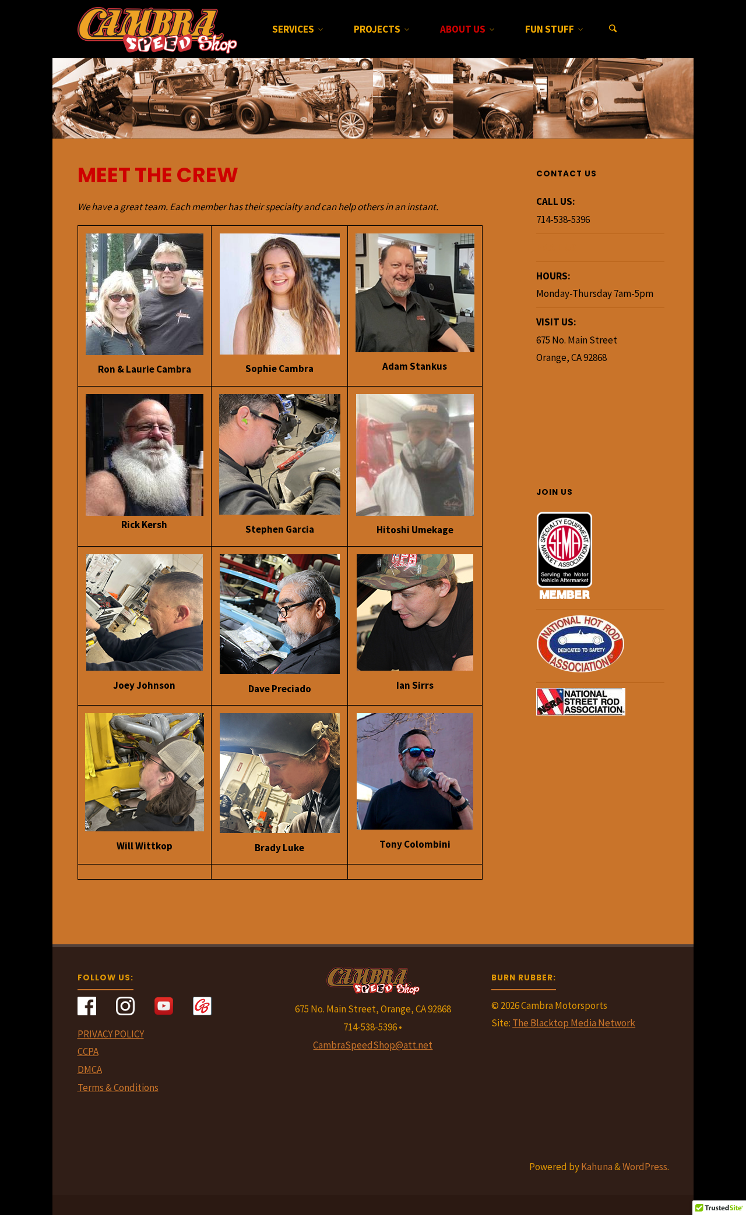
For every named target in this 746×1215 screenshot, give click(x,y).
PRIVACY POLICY (111, 1034)
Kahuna (596, 1166)
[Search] (612, 29)
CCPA (88, 1051)
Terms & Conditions (118, 1087)
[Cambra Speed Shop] (158, 29)
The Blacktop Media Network (573, 1022)
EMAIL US (556, 247)
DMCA (90, 1069)
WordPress (644, 1166)
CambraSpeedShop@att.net (372, 1045)
